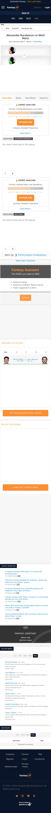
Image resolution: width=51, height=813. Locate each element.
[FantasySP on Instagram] (22, 796)
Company (10, 754)
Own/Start (30, 98)
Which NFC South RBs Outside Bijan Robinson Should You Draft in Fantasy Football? (26, 607)
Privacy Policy (25, 765)
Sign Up (25, 13)
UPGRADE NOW (25, 122)
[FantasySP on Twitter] (16, 796)
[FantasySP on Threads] (34, 796)
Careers (25, 754)
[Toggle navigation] (3, 7)
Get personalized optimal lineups (25, 413)
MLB (28, 18)
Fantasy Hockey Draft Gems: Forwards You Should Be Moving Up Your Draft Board (26, 598)
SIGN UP (25, 298)
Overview (7, 98)
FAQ (40, 754)
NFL (13, 18)
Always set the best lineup (25, 487)
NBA (21, 18)
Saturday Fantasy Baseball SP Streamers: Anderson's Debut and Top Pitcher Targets (26, 581)
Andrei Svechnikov (12, 704)
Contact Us (40, 759)
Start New (38, 42)
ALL (5, 352)
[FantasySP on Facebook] (28, 796)
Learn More (25, 133)
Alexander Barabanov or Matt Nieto (28, 28)
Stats (18, 98)
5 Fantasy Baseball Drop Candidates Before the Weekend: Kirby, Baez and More (24, 590)
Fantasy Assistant (25, 270)
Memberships (11, 766)
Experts (44, 98)
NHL (37, 18)
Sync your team (34, 1)
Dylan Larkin (10, 694)
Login (47, 7)
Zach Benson (10, 673)
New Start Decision (25, 260)
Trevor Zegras (10, 713)
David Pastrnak (11, 662)
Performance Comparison (32, 255)
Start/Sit (15, 28)
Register (10, 759)
